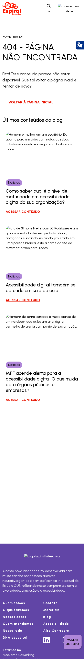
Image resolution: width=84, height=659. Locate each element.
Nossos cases (14, 617)
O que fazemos (16, 610)
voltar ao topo (72, 642)
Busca (48, 11)
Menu (69, 11)
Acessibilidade (56, 624)
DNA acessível (15, 637)
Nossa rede (12, 631)
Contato (50, 603)
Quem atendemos (18, 624)
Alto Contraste (56, 631)
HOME (6, 36)
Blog (47, 617)
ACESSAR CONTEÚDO (23, 212)
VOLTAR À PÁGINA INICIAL (30, 102)
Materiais (51, 610)
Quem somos (14, 603)
